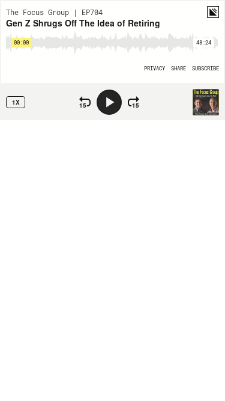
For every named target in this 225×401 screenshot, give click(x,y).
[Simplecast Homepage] (213, 12)
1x (16, 102)
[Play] (109, 102)
